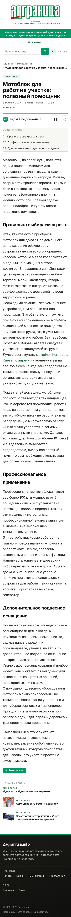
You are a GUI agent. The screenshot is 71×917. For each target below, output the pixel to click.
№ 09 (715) (10, 107)
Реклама (8, 890)
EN (65, 51)
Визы (19, 876)
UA (59, 51)
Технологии (24, 63)
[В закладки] (55, 119)
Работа (7, 876)
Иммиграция (36, 876)
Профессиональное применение (26, 142)
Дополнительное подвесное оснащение (31, 148)
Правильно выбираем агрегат (24, 136)
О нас (22, 890)
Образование (57, 876)
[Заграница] (35, 15)
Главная (8, 63)
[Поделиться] (64, 119)
